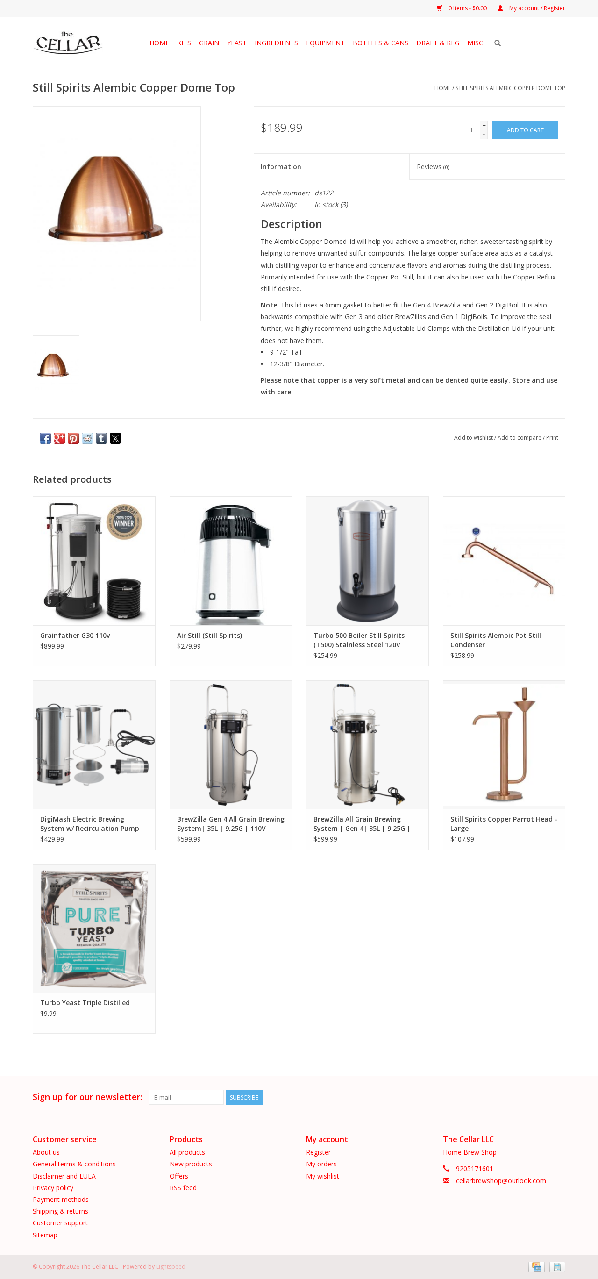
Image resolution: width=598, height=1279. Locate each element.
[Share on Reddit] (87, 438)
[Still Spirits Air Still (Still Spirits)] (231, 560)
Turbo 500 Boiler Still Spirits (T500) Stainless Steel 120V (359, 640)
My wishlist (322, 1176)
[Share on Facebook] (45, 438)
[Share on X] (115, 438)
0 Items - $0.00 (467, 8)
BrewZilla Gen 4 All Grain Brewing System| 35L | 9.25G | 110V (231, 824)
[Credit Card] (535, 1266)
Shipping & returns (60, 1211)
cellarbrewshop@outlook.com (501, 1180)
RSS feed (183, 1187)
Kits (184, 42)
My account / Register (536, 8)
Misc (475, 42)
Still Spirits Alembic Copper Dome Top (510, 88)
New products (191, 1163)
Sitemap (45, 1234)
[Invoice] (555, 1266)
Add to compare (520, 438)
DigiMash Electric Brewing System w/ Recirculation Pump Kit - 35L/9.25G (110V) (89, 824)
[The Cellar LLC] (71, 43)
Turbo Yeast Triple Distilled (85, 1002)
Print (552, 438)
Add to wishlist (474, 438)
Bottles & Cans (380, 42)
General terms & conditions (74, 1163)
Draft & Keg (437, 42)
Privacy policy (53, 1187)
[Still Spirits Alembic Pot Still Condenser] (504, 560)
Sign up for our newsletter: (87, 1097)
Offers (179, 1176)
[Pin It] (73, 438)
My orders (321, 1163)
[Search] (498, 43)
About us (46, 1152)
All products (187, 1152)
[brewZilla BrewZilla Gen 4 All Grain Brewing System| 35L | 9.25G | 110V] (231, 744)
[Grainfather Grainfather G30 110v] (94, 560)
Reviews (433, 166)
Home (159, 42)
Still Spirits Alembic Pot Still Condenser (495, 640)
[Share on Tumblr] (101, 438)
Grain (209, 42)
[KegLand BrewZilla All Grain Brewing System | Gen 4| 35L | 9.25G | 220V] (367, 744)
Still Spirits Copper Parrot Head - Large (503, 824)
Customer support (60, 1222)
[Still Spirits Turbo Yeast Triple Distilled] (94, 928)
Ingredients (276, 42)
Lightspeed (170, 1267)
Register (318, 1152)
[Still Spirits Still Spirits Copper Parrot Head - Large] (504, 744)
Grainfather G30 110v (75, 635)
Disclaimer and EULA (64, 1176)
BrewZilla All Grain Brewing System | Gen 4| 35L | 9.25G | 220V (362, 824)
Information (281, 166)
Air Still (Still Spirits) (209, 635)
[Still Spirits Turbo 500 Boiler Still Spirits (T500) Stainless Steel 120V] (367, 560)
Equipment (325, 42)
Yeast (237, 42)
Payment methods (61, 1199)
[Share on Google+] (59, 438)
